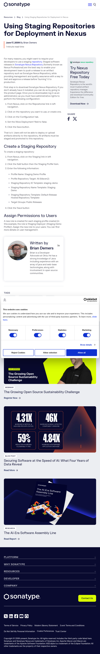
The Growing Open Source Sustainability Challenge (42, 392)
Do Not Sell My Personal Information (19, 631)
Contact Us (87, 598)
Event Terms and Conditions (72, 625)
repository (37, 62)
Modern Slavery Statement (46, 625)
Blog (18, 17)
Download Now (77, 103)
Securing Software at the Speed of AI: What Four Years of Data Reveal (46, 463)
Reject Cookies (18, 353)
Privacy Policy (26, 625)
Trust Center (60, 631)
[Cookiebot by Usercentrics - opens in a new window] (85, 300)
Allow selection (50, 353)
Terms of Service (11, 625)
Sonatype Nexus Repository (29, 64)
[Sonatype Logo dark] (17, 6)
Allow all (82, 353)
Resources (8, 17)
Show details (86, 345)
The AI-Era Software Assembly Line (30, 533)
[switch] (37, 335)
